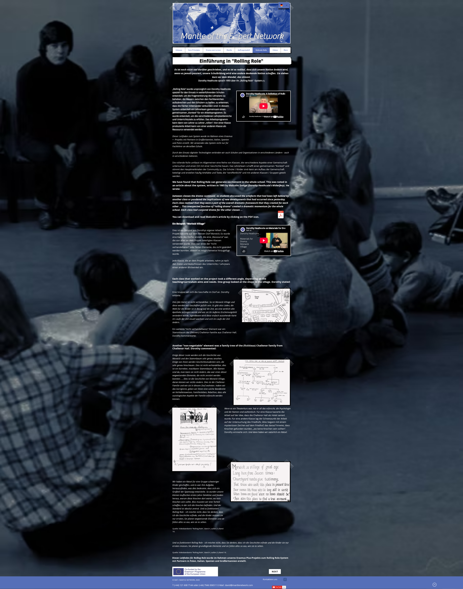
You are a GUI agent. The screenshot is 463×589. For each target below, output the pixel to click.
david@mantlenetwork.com (239, 585)
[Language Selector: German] (283, 5)
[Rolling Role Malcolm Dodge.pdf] (280, 215)
